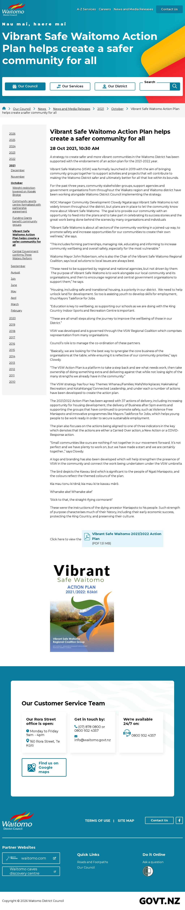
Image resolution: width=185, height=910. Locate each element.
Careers (105, 9)
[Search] (175, 86)
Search (149, 82)
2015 (12, 350)
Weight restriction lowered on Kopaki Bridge (24, 191)
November (18, 176)
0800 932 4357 (143, 735)
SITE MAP (126, 821)
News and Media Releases (133, 9)
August (15, 272)
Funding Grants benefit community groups (24, 221)
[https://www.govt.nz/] (160, 904)
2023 (12, 152)
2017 (12, 337)
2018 (12, 331)
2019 (12, 324)
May (13, 291)
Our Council (86, 867)
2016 (12, 343)
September (18, 266)
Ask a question (153, 862)
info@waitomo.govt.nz (92, 740)
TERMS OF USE (97, 821)
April (13, 298)
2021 (12, 165)
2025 (12, 140)
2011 (12, 375)
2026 (12, 133)
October (17, 183)
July (13, 278)
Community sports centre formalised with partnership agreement (26, 206)
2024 (12, 146)
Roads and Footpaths (92, 862)
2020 (12, 318)
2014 (12, 356)
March (15, 304)
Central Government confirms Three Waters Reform (25, 255)
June (14, 285)
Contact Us (169, 9)
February (16, 310)
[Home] (13, 14)
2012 (12, 369)
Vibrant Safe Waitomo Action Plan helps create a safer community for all (26, 238)
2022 (12, 159)
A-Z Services (86, 9)
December (18, 170)
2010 (12, 381)
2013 (12, 363)
